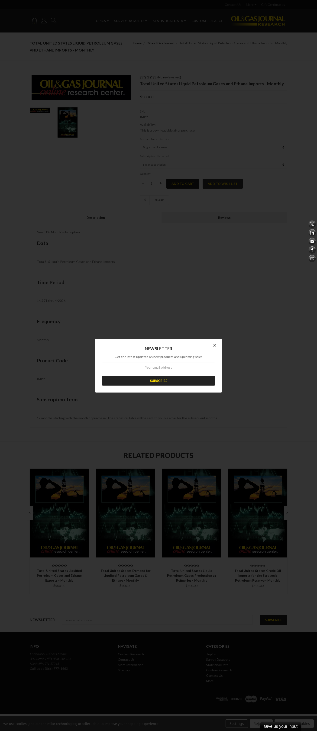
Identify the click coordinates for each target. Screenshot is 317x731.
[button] (214, 345)
